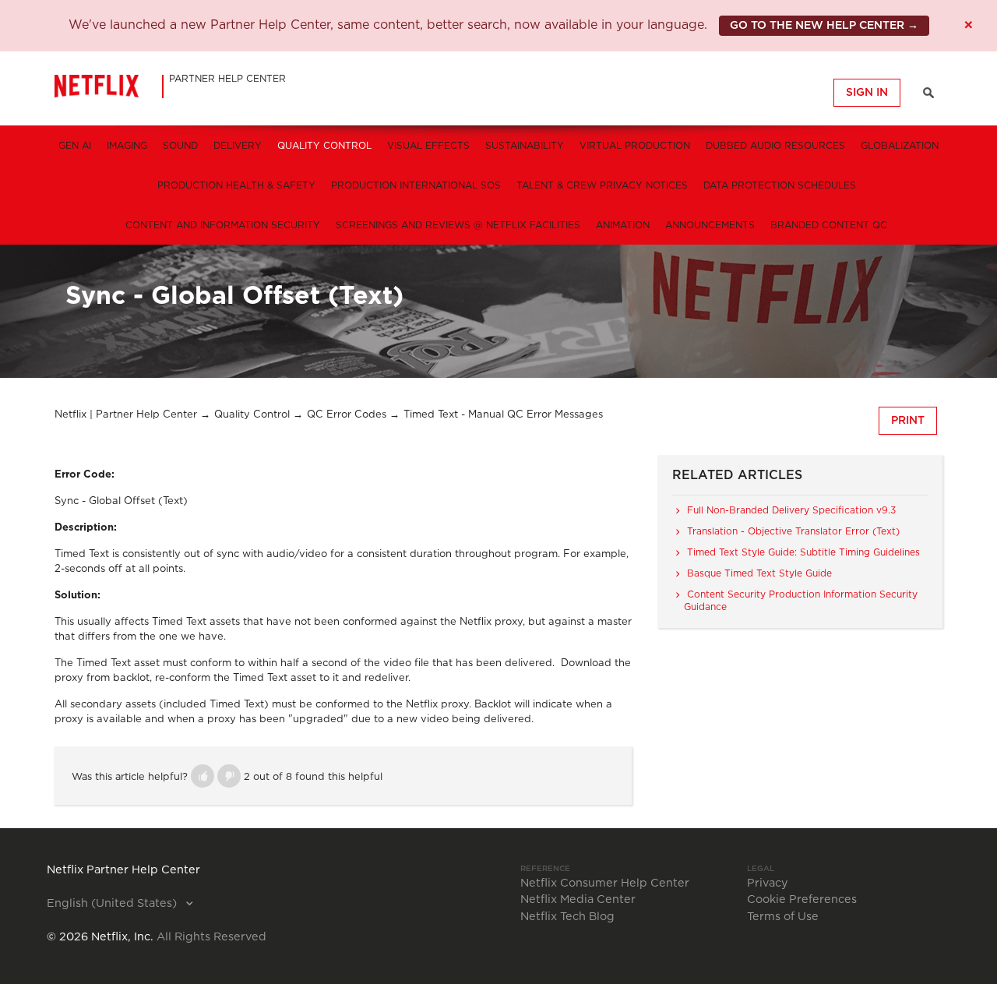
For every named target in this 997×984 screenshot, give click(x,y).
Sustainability (524, 145)
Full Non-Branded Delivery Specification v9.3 (791, 510)
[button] (202, 776)
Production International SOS (416, 185)
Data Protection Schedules (779, 185)
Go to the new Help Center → (824, 25)
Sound (180, 145)
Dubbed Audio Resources (775, 145)
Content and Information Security (222, 225)
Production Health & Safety (236, 185)
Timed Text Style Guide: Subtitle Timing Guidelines (803, 552)
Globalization (900, 145)
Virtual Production (635, 145)
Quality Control (324, 145)
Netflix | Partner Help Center (126, 415)
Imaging (127, 145)
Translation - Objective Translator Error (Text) (793, 531)
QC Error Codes (346, 415)
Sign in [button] (867, 92)
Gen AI (74, 145)
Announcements (710, 225)
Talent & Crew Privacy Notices (602, 185)
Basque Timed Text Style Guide (759, 573)
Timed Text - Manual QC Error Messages (503, 415)
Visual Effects (428, 145)
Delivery (237, 145)
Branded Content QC (828, 225)
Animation (623, 225)
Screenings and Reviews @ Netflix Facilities (458, 225)
